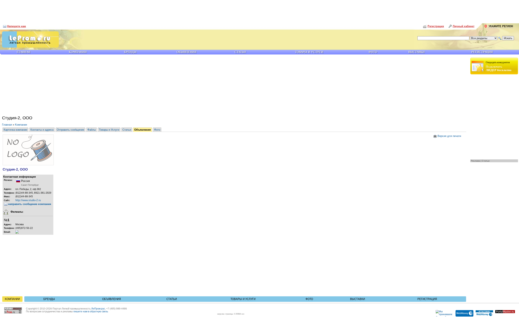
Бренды (49, 299)
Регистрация (427, 299)
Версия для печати (449, 136)
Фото (157, 129)
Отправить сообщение (70, 129)
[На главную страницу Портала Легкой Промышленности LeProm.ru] (29, 46)
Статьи (486, 161)
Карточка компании (15, 129)
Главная (7, 124)
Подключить (498, 66)
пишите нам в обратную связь (90, 311)
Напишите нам (16, 26)
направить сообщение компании (29, 204)
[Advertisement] (259, 10)
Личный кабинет (463, 26)
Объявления (142, 129)
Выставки (357, 299)
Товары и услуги (243, 299)
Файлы (91, 129)
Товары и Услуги (109, 129)
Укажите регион (501, 26)
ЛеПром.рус (98, 308)
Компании (21, 124)
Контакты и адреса (42, 129)
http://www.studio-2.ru (28, 200)
